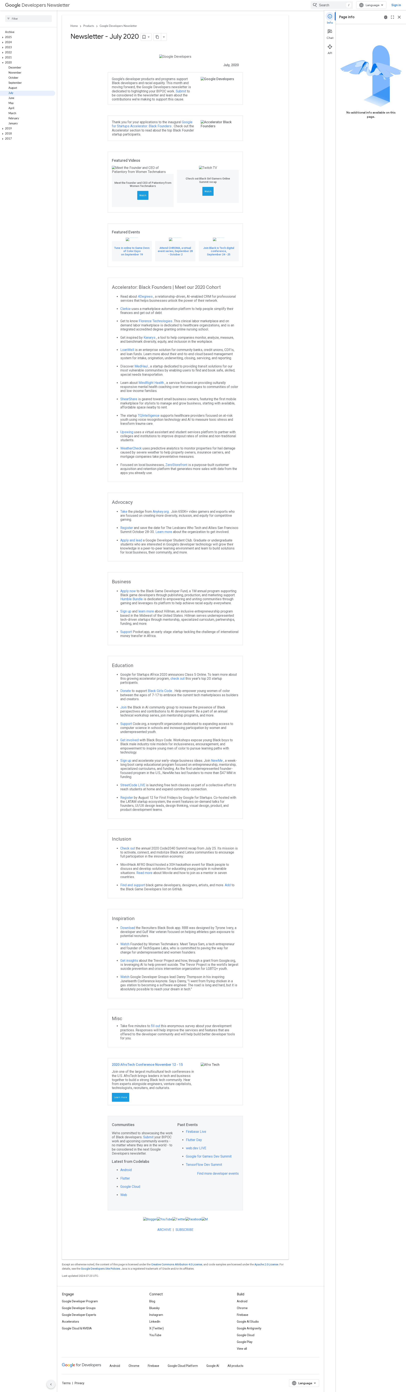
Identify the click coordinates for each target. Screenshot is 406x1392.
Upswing (127, 432)
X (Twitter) (156, 1328)
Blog (152, 1301)
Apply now (128, 591)
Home (74, 26)
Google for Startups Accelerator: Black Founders (152, 124)
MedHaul (141, 366)
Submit (181, 91)
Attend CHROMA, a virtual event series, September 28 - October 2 (175, 251)
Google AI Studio (248, 1321)
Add (228, 885)
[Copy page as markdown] (157, 37)
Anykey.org (161, 512)
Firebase (242, 1315)
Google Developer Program (80, 1301)
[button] (27, 37)
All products (235, 1365)
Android (126, 1170)
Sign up (126, 611)
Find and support (133, 885)
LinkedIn (154, 1321)
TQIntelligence (149, 416)
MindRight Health (152, 383)
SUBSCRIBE (184, 1230)
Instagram (156, 1315)
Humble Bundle (132, 599)
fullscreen (392, 17)
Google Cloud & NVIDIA (77, 1328)
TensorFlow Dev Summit (204, 1165)
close (399, 17)
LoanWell (127, 350)
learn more (146, 611)
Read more (144, 873)
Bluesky (154, 1308)
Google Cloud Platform (183, 1365)
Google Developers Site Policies (100, 1268)
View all (242, 1348)
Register (127, 528)
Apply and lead (131, 540)
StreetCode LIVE (133, 785)
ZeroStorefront (176, 465)
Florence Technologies (156, 321)
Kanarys (150, 338)
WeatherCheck (131, 448)
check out (177, 679)
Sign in (396, 5)
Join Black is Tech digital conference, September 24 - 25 (218, 251)
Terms (66, 1383)
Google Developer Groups (79, 1308)
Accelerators (70, 1321)
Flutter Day (194, 1140)
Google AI (212, 1365)
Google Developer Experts (79, 1315)
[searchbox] (28, 18)
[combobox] (332, 5)
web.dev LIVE (196, 1148)
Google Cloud (130, 1187)
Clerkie (126, 309)
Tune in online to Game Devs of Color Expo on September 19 (132, 251)
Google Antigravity (249, 1328)
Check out (128, 848)
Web (123, 1195)
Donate (126, 691)
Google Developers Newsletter (118, 26)
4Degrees (146, 297)
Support (126, 632)
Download (128, 928)
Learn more (164, 532)
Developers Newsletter (46, 5)
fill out (156, 1026)
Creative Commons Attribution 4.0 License (176, 1264)
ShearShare (129, 399)
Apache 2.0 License (266, 1264)
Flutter (125, 1178)
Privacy (79, 1383)
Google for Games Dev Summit (209, 1156)
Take (124, 512)
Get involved (130, 740)
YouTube (155, 1335)
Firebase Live (196, 1132)
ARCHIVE (164, 1230)
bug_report (385, 17)
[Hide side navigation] (51, 1384)
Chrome (242, 1308)
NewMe (217, 761)
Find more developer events (218, 1173)
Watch (142, 195)
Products (88, 26)
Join (124, 707)
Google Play (244, 1342)
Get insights (129, 961)
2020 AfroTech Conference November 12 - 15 (147, 1065)
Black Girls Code (160, 691)
